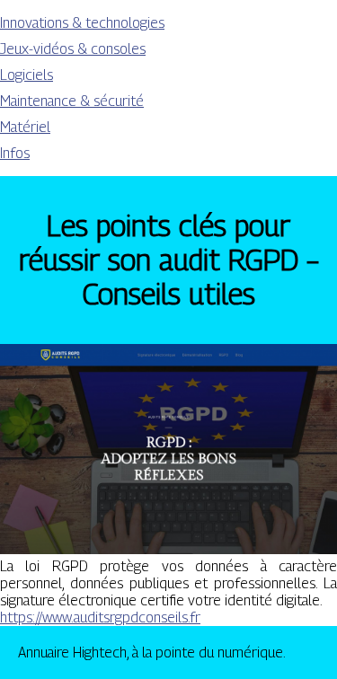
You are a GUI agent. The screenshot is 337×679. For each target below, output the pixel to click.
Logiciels (26, 75)
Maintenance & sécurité (72, 101)
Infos (15, 153)
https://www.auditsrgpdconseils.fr (100, 617)
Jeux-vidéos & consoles (73, 48)
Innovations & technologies (82, 22)
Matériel (25, 127)
